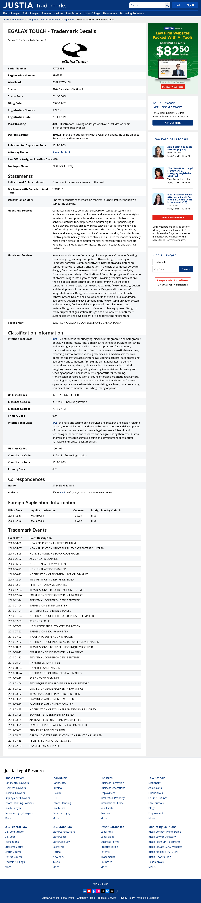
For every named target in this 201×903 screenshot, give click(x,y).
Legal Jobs (106, 831)
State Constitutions (64, 831)
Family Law (59, 808)
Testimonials (156, 862)
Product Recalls (109, 847)
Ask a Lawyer (31, 13)
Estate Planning (62, 803)
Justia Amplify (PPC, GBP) (163, 852)
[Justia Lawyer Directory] (116, 891)
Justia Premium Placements (164, 841)
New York (58, 857)
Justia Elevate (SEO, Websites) (165, 847)
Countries (106, 862)
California (58, 847)
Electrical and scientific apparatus (57, 19)
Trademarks (18, 19)
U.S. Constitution (14, 831)
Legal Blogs (107, 836)
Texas (56, 862)
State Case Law (61, 841)
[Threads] (103, 891)
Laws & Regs (92, 13)
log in (63, 492)
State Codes (60, 836)
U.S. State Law (62, 827)
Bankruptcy (59, 783)
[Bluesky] (107, 891)
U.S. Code (10, 836)
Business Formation (112, 783)
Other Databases (112, 827)
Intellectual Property (112, 798)
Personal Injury (62, 813)
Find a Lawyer (11, 13)
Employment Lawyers (17, 798)
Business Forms (109, 841)
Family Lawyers (13, 808)
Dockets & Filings (15, 862)
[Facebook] (94, 891)
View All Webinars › (173, 217)
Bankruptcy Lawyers (17, 783)
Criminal (57, 788)
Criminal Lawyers (15, 793)
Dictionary (154, 783)
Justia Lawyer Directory (162, 836)
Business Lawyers (15, 788)
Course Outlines (157, 798)
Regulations (12, 841)
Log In (177, 5)
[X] (112, 891)
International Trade (112, 803)
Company (82, 898)
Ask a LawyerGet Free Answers (167, 104)
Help (92, 898)
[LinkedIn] (85, 891)
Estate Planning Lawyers (19, 803)
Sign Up (191, 5)
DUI (55, 798)
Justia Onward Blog (159, 857)
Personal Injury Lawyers (19, 813)
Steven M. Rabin (61, 152)
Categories (32, 19)
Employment (107, 793)
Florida (57, 852)
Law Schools (73, 13)
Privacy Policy (127, 898)
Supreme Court (14, 847)
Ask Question (173, 122)
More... (9, 818)
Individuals (60, 778)
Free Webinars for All (170, 139)
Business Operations (112, 788)
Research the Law (52, 13)
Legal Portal (68, 898)
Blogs (151, 808)
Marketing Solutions (132, 13)
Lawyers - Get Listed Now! (172, 280)
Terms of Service (107, 898)
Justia (6, 19)
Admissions (155, 788)
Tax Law (105, 813)
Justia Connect (50, 898)
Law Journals (156, 803)
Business (106, 778)
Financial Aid (155, 793)
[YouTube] (89, 891)
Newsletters (110, 13)
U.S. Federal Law (16, 827)
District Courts (13, 857)
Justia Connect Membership (164, 831)
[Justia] (18, 5)
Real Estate (107, 808)
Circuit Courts (13, 852)
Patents (105, 852)
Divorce (57, 793)
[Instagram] (98, 891)
